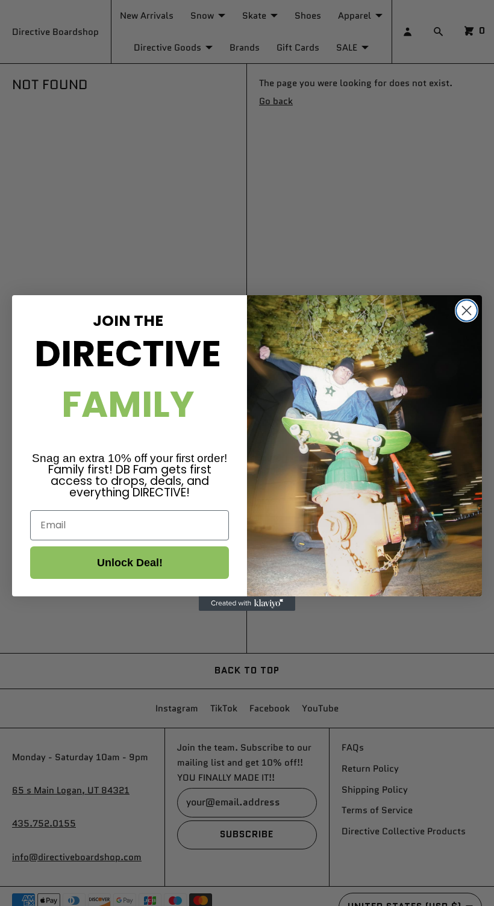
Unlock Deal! (130, 563)
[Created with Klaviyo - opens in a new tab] (247, 603)
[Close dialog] (466, 310)
